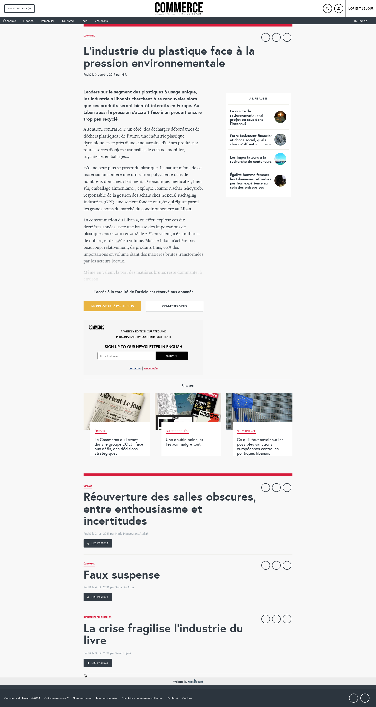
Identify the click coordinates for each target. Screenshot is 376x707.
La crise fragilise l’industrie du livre (163, 634)
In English (360, 21)
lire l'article (100, 543)
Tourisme (68, 21)
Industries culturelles (97, 618)
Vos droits (101, 21)
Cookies (187, 698)
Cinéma (88, 486)
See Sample (151, 368)
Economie (89, 36)
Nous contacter (82, 698)
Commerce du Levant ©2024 (22, 698)
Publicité (173, 698)
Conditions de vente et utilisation (142, 698)
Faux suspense (122, 574)
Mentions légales (106, 698)
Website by (180, 682)
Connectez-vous (174, 306)
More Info (135, 368)
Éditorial (89, 564)
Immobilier (47, 21)
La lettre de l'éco (19, 8)
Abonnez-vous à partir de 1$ (112, 306)
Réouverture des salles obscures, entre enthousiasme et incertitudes (170, 508)
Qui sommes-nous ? (56, 698)
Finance (28, 21)
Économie (9, 21)
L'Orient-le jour (361, 8)
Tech (84, 21)
